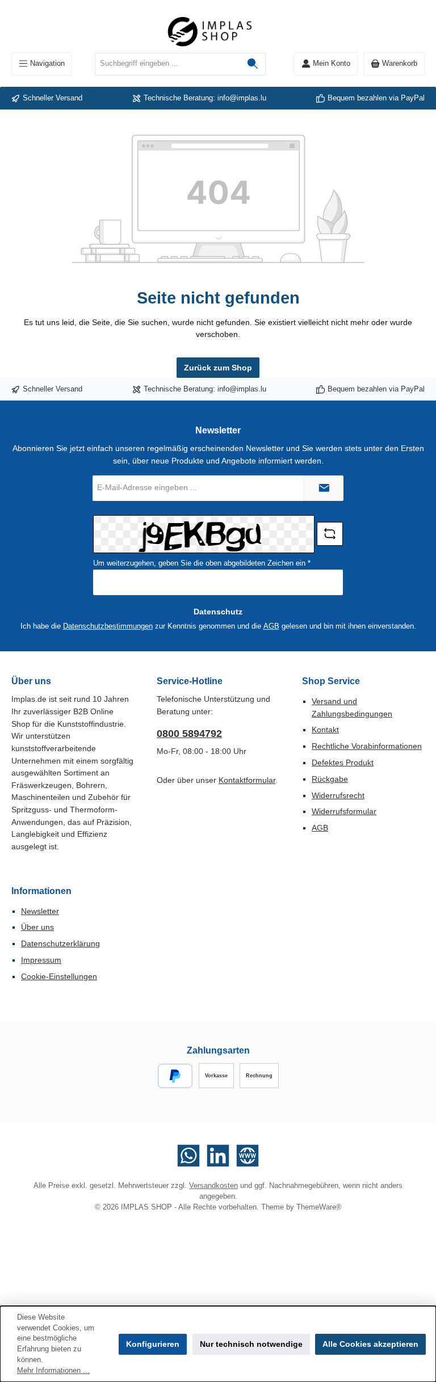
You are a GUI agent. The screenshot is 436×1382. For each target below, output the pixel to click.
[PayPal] (175, 1076)
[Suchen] (253, 64)
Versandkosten (213, 1186)
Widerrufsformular (344, 811)
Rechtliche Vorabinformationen (367, 746)
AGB (271, 626)
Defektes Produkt (343, 762)
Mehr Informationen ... (53, 1371)
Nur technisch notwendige (251, 1344)
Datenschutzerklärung (60, 943)
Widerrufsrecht (338, 795)
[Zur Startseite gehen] (218, 32)
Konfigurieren (152, 1344)
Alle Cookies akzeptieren (370, 1344)
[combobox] (168, 64)
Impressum (41, 959)
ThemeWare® (319, 1207)
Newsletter (40, 911)
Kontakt (325, 729)
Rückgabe (330, 778)
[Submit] (323, 488)
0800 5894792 (189, 733)
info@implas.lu (241, 98)
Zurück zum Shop (218, 367)
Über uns (37, 927)
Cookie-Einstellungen (59, 976)
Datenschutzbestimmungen (108, 626)
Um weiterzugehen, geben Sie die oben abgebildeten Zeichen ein (202, 563)
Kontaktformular (247, 780)
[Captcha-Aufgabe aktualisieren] (330, 534)
